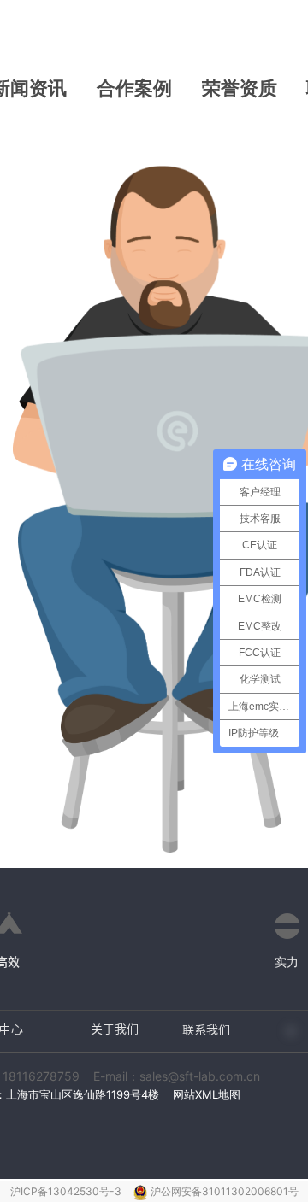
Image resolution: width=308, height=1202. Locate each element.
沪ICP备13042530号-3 (67, 1191)
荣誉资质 (239, 88)
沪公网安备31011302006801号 (225, 1191)
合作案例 (134, 88)
